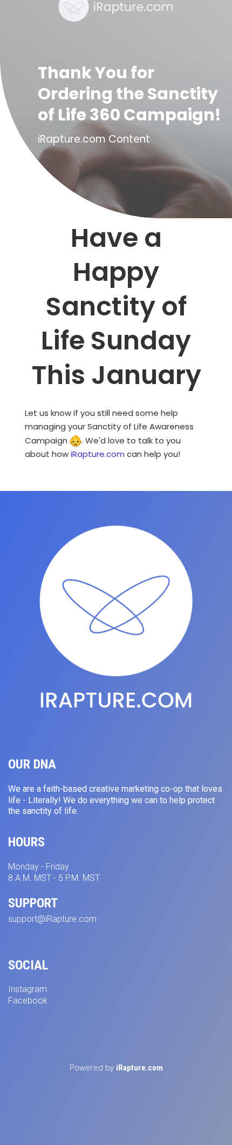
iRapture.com (98, 454)
